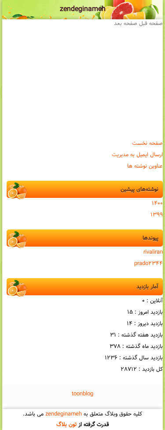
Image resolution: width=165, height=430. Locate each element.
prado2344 (148, 263)
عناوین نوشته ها (145, 166)
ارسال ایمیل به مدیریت (137, 154)
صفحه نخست (147, 143)
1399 (156, 215)
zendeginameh (83, 9)
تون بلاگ (66, 424)
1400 (157, 203)
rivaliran (153, 252)
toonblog (82, 394)
